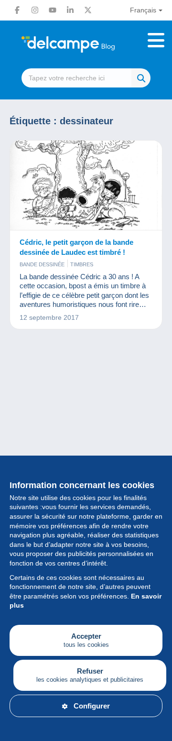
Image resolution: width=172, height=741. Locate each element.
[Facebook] (17, 10)
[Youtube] (52, 10)
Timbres (81, 264)
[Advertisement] (86, 444)
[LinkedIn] (70, 10)
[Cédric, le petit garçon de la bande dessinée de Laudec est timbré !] (86, 185)
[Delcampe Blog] (86, 44)
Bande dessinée (42, 264)
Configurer (92, 706)
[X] (88, 10)
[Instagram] (35, 10)
